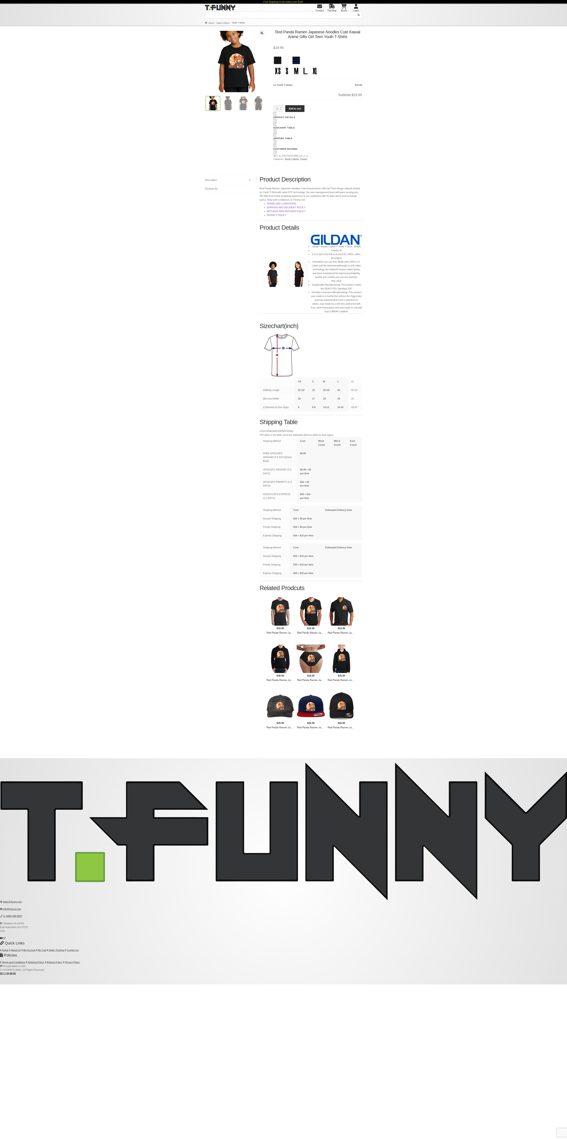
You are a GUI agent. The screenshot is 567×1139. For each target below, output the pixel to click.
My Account (29, 950)
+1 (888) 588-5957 (12, 916)
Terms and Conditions (13, 962)
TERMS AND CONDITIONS (281, 203)
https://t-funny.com (12, 902)
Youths (303, 159)
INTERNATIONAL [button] (284, 431)
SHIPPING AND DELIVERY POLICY (286, 207)
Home (211, 23)
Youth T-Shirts (222, 23)
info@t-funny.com (12, 909)
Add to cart (295, 108)
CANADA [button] (270, 431)
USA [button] (262, 431)
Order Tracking (56, 950)
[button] (262, 33)
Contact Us (72, 950)
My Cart (42, 950)
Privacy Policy (72, 962)
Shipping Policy (35, 962)
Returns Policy (54, 962)
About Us (15, 950)
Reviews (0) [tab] (211, 188)
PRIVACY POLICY (276, 215)
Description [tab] (211, 180)
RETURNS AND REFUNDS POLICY (286, 211)
